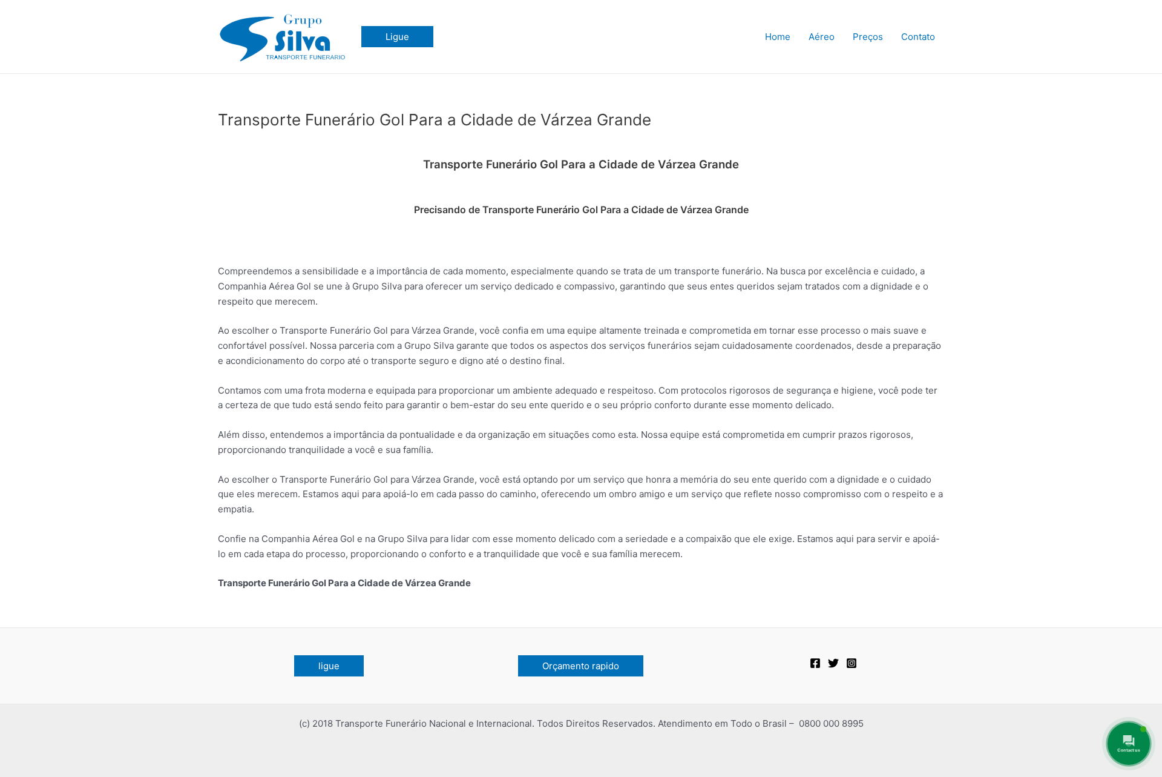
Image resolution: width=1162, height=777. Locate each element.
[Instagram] (851, 663)
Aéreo (822, 36)
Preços (868, 36)
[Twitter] (833, 663)
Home (777, 36)
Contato (918, 36)
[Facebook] (815, 663)
